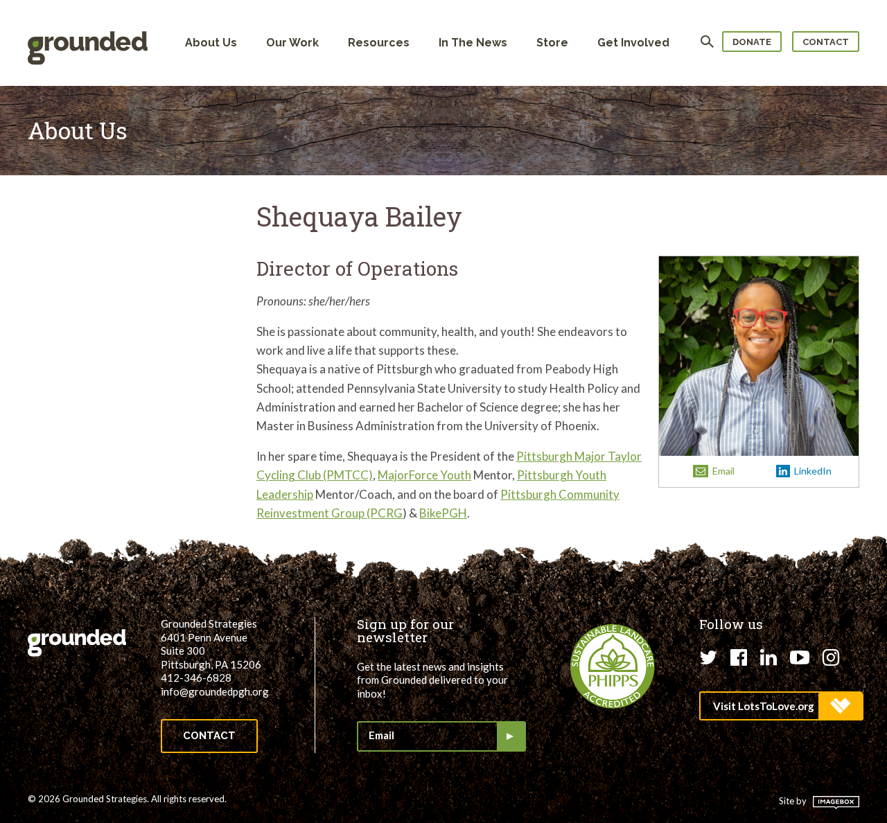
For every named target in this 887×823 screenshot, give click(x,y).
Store (552, 42)
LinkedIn (812, 471)
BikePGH (443, 513)
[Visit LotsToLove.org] (780, 705)
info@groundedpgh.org (215, 691)
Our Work (292, 42)
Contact (825, 42)
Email (722, 471)
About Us (211, 42)
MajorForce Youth (424, 475)
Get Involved (633, 42)
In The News (473, 42)
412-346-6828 (196, 677)
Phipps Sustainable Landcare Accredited (612, 666)
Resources (379, 42)
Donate (751, 42)
